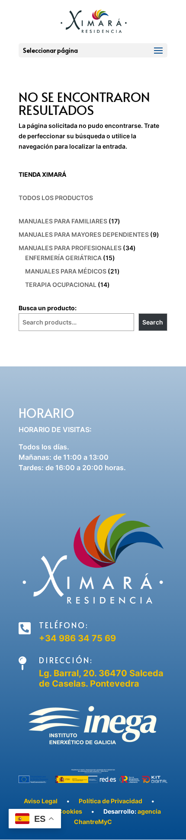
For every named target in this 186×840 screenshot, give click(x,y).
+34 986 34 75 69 (77, 638)
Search (152, 322)
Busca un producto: (48, 308)
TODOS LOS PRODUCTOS (56, 197)
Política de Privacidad (110, 801)
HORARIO (46, 412)
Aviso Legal (41, 801)
